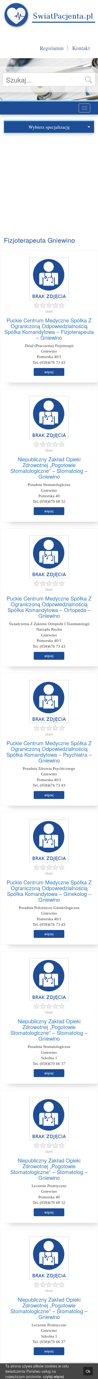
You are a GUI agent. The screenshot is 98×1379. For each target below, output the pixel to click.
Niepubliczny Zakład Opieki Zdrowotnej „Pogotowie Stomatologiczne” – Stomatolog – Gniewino (49, 467)
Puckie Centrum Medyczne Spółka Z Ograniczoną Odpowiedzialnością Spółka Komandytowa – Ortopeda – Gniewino (49, 606)
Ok (88, 1371)
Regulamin (52, 48)
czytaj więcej (53, 1376)
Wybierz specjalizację (49, 127)
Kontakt (81, 48)
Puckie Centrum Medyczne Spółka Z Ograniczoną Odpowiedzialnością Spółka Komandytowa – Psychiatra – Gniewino (49, 751)
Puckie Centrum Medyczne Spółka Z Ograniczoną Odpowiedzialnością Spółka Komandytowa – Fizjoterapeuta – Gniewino (49, 328)
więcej (49, 372)
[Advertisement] (49, 185)
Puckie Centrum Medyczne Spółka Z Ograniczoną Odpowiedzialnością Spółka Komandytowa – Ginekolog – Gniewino (49, 890)
